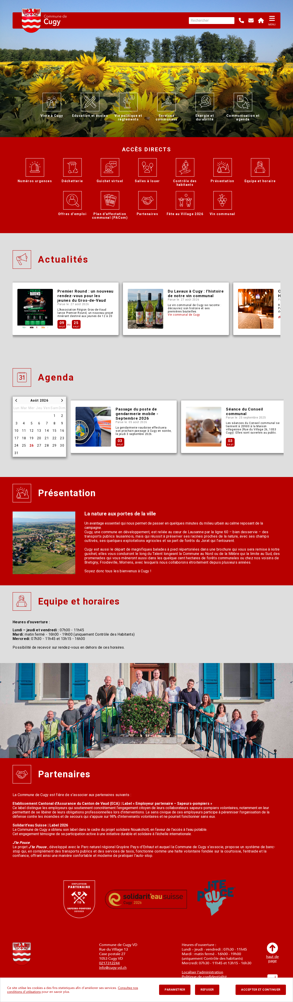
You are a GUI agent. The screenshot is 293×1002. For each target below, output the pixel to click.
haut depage (272, 958)
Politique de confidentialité (204, 976)
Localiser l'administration (202, 972)
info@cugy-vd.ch (113, 967)
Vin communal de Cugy (184, 314)
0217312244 (109, 963)
